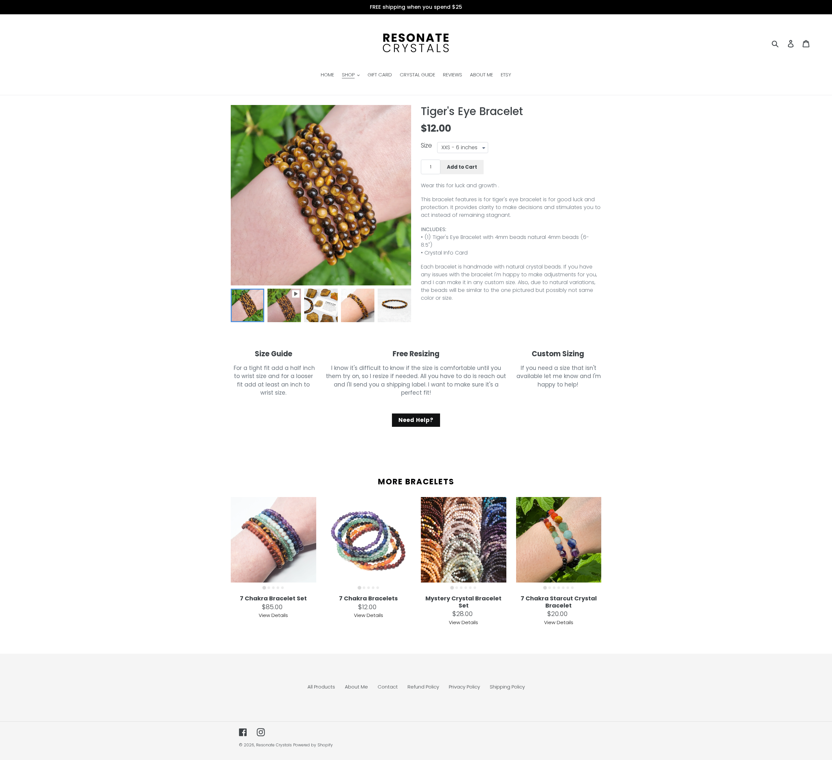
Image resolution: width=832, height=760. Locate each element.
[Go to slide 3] (273, 587)
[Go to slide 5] (282, 587)
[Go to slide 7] (572, 587)
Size (426, 146)
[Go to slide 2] (268, 587)
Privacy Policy (464, 686)
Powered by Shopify (313, 745)
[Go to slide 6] (475, 587)
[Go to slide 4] (278, 587)
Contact (388, 686)
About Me (356, 686)
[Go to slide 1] (264, 587)
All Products (321, 686)
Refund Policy (423, 686)
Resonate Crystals (274, 745)
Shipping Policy (507, 686)
